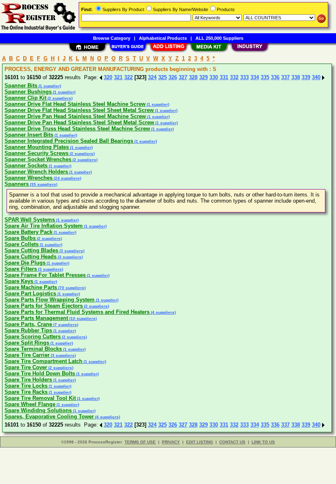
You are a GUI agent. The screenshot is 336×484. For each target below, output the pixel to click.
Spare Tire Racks (26, 392)
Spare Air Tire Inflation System (44, 226)
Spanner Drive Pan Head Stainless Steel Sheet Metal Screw (79, 122)
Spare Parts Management (36, 318)
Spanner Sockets (26, 165)
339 (306, 77)
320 (108, 77)
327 (183, 77)
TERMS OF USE (140, 442)
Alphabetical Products (163, 38)
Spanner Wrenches (28, 178)
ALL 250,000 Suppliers (219, 38)
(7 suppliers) (65, 324)
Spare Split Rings (27, 343)
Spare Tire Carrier (27, 355)
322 (128, 77)
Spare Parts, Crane (28, 324)
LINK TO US (263, 442)
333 (244, 77)
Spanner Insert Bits (29, 135)
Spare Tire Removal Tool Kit (40, 398)
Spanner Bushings (28, 92)
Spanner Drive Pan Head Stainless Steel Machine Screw (75, 116)
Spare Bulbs (20, 238)
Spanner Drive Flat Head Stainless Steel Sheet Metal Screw (79, 110)
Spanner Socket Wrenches (38, 159)
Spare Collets (22, 244)
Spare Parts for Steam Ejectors (44, 306)
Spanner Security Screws (36, 153)
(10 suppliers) (82, 318)
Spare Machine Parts (31, 287)
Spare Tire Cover (26, 367)
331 (224, 77)
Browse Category (111, 38)
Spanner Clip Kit (25, 98)
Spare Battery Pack (28, 232)
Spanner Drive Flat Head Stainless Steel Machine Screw (75, 104)
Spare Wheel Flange (30, 404)
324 (152, 77)
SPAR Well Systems (30, 220)
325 (162, 77)
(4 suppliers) (163, 312)
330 (213, 77)
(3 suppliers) (71, 251)
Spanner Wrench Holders (36, 172)
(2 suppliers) (59, 98)
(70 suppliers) (71, 287)
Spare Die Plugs (25, 263)
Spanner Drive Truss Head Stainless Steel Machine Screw (77, 129)
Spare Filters (21, 269)
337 (285, 77)
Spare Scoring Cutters (33, 336)
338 (295, 77)
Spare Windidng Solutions (38, 410)
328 (193, 77)
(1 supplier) (49, 86)
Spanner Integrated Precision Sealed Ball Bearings (69, 141)
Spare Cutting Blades (31, 250)
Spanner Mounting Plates (37, 147)
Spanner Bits (21, 85)
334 (254, 77)
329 (203, 77)
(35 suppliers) (43, 184)
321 (118, 77)
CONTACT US (232, 442)
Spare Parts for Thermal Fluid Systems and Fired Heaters (77, 312)
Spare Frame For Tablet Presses (45, 275)
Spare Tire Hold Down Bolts (40, 373)
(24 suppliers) (66, 178)
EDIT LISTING (199, 442)
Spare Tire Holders (28, 380)
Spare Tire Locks (26, 386)
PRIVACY (171, 442)
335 (265, 77)
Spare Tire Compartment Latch (43, 361)
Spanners (17, 184)
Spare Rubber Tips (28, 330)
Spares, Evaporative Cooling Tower (49, 416)
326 (172, 77)
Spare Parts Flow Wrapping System (50, 300)
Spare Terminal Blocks (33, 349)
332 (234, 77)
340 (316, 77)
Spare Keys (19, 281)
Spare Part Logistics (30, 293)
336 (275, 77)
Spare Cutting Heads (31, 256)
